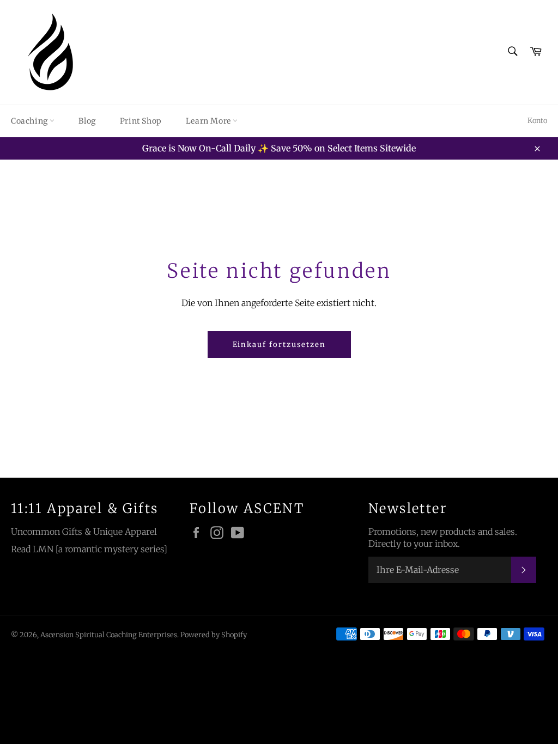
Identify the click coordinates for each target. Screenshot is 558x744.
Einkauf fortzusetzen (279, 344)
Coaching (30, 121)
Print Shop (141, 121)
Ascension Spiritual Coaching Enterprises (108, 634)
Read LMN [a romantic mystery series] (89, 549)
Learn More (209, 121)
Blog (86, 121)
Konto (537, 120)
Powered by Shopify (213, 634)
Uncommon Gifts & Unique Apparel (84, 531)
